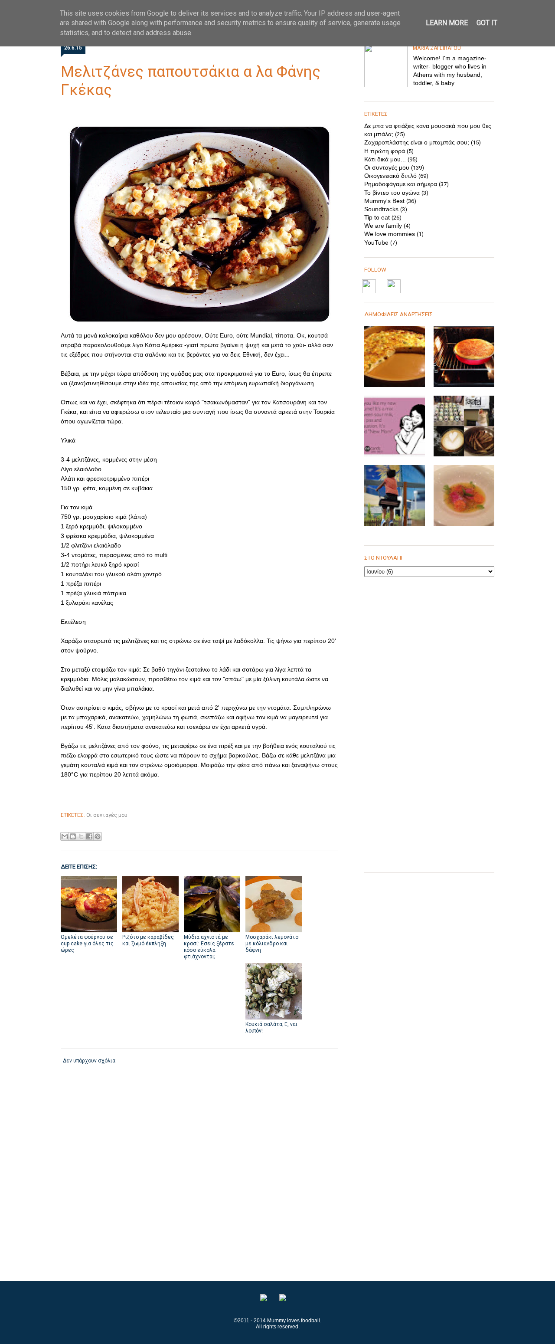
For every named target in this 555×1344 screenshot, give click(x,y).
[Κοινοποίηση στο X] (81, 836)
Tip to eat (377, 217)
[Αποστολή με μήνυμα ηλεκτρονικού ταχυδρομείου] (64, 836)
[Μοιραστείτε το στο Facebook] (89, 836)
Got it (487, 23)
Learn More (447, 23)
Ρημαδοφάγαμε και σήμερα (400, 183)
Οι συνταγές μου (106, 815)
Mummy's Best (384, 200)
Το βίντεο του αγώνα (392, 192)
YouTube (376, 242)
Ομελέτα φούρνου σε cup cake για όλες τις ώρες (87, 943)
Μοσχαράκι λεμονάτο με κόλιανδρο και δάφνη (271, 943)
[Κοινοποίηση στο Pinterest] (97, 836)
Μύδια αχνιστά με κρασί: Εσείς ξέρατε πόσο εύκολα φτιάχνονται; (209, 947)
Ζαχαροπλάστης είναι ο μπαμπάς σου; (416, 142)
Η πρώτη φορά (384, 151)
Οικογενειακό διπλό (390, 175)
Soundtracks (381, 209)
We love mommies (389, 233)
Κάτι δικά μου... (385, 159)
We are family (383, 225)
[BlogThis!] (73, 836)
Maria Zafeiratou (437, 48)
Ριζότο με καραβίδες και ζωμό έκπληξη (148, 940)
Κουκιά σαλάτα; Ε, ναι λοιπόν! (271, 1027)
